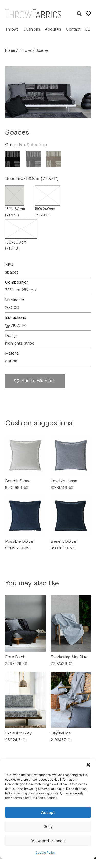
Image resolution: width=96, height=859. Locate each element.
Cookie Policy (46, 852)
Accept (48, 812)
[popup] (79, 14)
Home (10, 50)
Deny (48, 826)
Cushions (31, 29)
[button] (88, 764)
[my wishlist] (88, 13)
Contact (73, 29)
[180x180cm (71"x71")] (14, 195)
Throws (12, 29)
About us (53, 29)
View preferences (48, 840)
